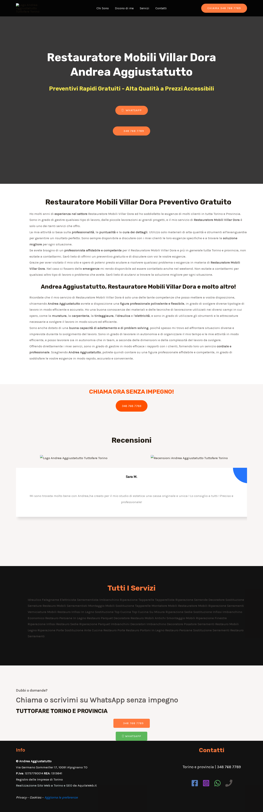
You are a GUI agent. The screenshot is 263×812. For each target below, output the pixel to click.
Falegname (51, 600)
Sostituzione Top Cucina (113, 612)
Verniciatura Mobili (42, 612)
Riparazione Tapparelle (137, 600)
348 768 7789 (131, 406)
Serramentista (88, 600)
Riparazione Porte (51, 630)
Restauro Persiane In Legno (66, 618)
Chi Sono (102, 8)
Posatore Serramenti (199, 624)
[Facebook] (194, 783)
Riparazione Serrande (192, 600)
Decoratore (217, 600)
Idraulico (35, 600)
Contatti (161, 8)
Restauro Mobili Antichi (149, 618)
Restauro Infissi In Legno (76, 612)
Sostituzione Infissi (208, 612)
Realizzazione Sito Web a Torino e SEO (44, 785)
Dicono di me (124, 8)
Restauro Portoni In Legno (145, 630)
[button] (131, 110)
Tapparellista (165, 600)
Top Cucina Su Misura (149, 612)
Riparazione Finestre (211, 618)
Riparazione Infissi (42, 624)
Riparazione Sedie (179, 612)
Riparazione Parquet (95, 624)
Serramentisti (77, 606)
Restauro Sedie (67, 624)
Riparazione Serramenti (226, 606)
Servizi (144, 8)
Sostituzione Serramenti (211, 630)
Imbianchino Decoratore (165, 624)
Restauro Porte (114, 630)
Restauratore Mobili (193, 606)
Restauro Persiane (179, 630)
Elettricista (68, 600)
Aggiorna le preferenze (61, 797)
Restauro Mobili (55, 606)
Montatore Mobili (165, 606)
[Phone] (228, 783)
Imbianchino (109, 600)
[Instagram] (206, 783)
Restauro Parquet (100, 618)
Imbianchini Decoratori (129, 624)
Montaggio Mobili (102, 606)
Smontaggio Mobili (181, 618)
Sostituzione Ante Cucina (84, 630)
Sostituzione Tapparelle (134, 606)
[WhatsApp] (217, 783)
